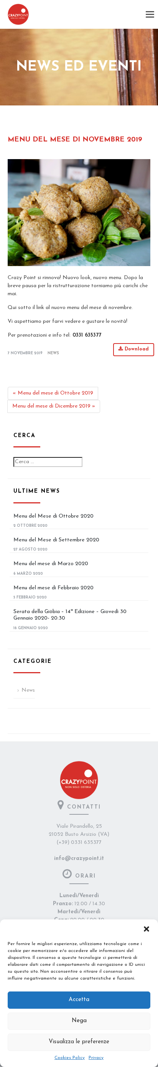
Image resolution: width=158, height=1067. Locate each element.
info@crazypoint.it (79, 858)
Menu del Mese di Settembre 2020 (56, 540)
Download (136, 349)
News (53, 353)
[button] (146, 929)
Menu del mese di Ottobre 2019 (53, 393)
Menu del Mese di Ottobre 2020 (53, 516)
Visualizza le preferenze (79, 1042)
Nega (79, 1021)
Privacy (96, 1057)
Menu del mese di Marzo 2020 (50, 564)
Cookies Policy (69, 1057)
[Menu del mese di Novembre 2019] (79, 212)
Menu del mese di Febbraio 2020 (53, 588)
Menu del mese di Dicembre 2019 (53, 406)
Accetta (79, 1000)
